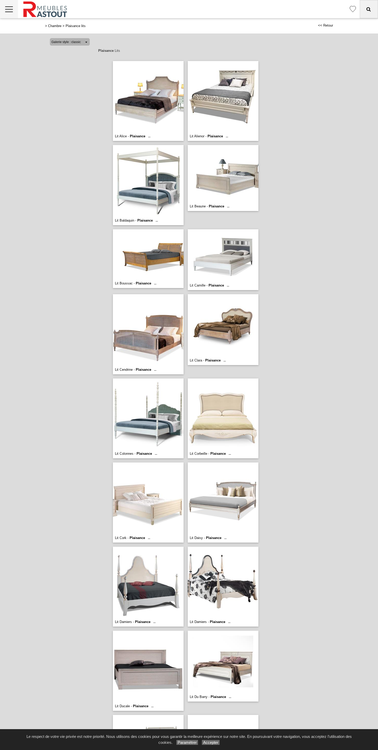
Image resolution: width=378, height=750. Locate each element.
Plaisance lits (76, 26)
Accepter (210, 742)
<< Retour (325, 25)
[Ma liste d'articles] (353, 9)
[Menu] (9, 9)
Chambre (54, 26)
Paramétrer (187, 742)
